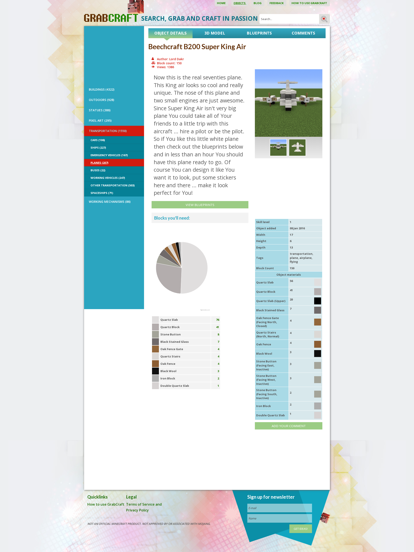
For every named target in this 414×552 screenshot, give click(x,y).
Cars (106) (98, 140)
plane (294, 258)
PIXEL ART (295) (100, 120)
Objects (240, 3)
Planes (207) (99, 163)
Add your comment (289, 426)
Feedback (277, 3)
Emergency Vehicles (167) (109, 155)
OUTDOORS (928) (101, 100)
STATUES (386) (99, 110)
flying (294, 262)
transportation (301, 254)
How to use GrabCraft (310, 3)
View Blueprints (200, 205)
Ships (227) (98, 147)
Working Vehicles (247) (108, 178)
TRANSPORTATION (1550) (108, 131)
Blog (258, 3)
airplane (306, 258)
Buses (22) (98, 170)
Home (221, 3)
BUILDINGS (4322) (101, 89)
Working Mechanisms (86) (109, 202)
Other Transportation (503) (113, 185)
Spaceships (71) (102, 193)
